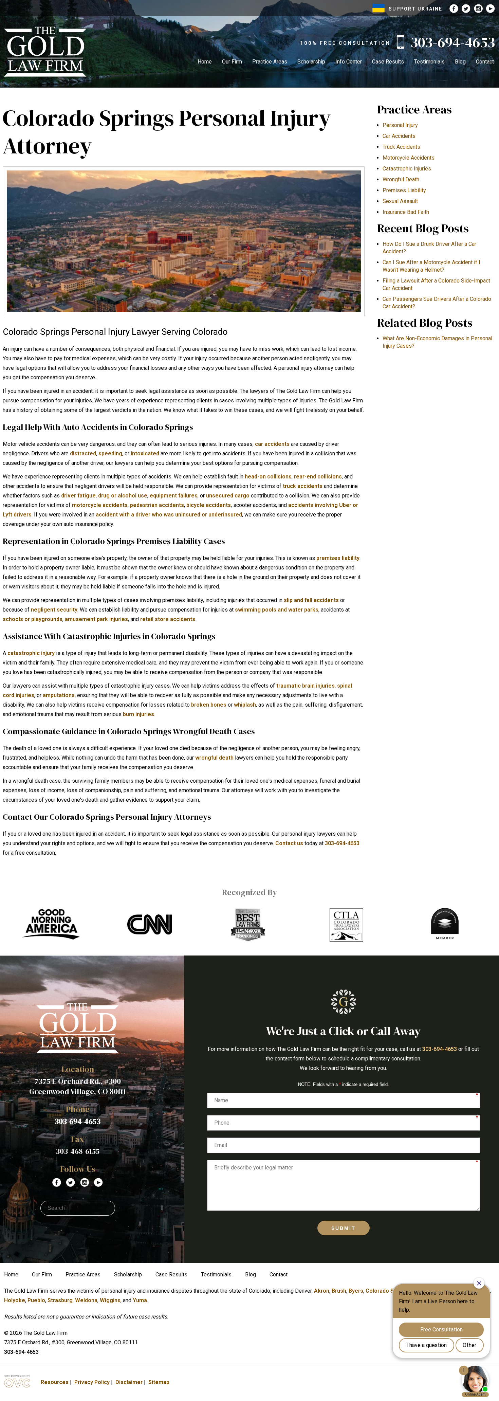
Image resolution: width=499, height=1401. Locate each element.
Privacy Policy (92, 1382)
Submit (343, 1228)
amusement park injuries (96, 619)
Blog (460, 61)
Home (205, 61)
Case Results (388, 61)
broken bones (208, 705)
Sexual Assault (400, 201)
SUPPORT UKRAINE (415, 9)
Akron (321, 1291)
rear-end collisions (318, 476)
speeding (110, 453)
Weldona (86, 1300)
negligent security (54, 609)
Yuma (140, 1300)
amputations (59, 695)
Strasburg (60, 1300)
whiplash (245, 705)
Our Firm (232, 61)
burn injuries (138, 714)
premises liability (337, 558)
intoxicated (145, 453)
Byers (356, 1291)
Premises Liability (404, 190)
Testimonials (429, 61)
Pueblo (36, 1300)
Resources (55, 1382)
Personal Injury (400, 125)
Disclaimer (129, 1382)
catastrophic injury (31, 653)
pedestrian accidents (157, 505)
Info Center (348, 61)
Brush (339, 1291)
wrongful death (214, 757)
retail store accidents (167, 619)
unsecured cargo (228, 495)
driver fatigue (78, 495)
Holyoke (14, 1300)
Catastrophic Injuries (407, 168)
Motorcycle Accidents (409, 157)
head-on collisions (268, 476)
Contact (485, 61)
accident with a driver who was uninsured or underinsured (169, 514)
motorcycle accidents (100, 505)
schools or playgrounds (32, 619)
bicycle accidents (208, 505)
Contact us (289, 843)
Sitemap (158, 1382)
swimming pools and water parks (276, 609)
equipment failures (174, 495)
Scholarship (311, 61)
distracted (83, 453)
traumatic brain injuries (305, 686)
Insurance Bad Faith (406, 212)
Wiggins (110, 1300)
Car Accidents (399, 136)
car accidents (272, 444)
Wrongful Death (401, 179)
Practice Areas (269, 61)
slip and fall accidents (311, 600)
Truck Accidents (401, 147)
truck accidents (302, 486)
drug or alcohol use (122, 495)
